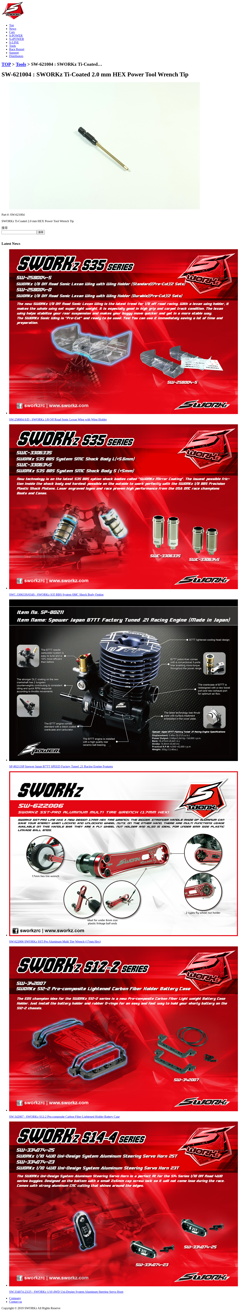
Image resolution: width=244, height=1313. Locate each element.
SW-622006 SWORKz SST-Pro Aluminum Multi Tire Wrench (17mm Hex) (55, 941)
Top (11, 25)
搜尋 (5, 227)
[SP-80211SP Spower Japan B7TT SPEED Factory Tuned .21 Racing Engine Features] (123, 760)
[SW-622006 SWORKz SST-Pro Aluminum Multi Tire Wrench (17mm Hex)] (123, 935)
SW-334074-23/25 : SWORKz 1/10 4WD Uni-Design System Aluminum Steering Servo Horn (66, 1291)
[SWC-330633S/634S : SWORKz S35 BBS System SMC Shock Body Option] (123, 588)
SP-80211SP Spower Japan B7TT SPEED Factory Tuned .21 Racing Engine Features (61, 766)
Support (14, 52)
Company (15, 1298)
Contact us (15, 1301)
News (12, 28)
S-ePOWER (16, 39)
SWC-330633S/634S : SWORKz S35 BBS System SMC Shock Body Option (56, 594)
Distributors (16, 56)
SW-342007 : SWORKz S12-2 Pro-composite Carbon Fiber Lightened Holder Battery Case (64, 1116)
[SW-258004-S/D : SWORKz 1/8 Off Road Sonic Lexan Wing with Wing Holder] (123, 413)
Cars (12, 32)
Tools (12, 45)
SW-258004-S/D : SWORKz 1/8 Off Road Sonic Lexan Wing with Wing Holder (58, 419)
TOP (6, 64)
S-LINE (14, 42)
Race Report (16, 49)
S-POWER (16, 35)
